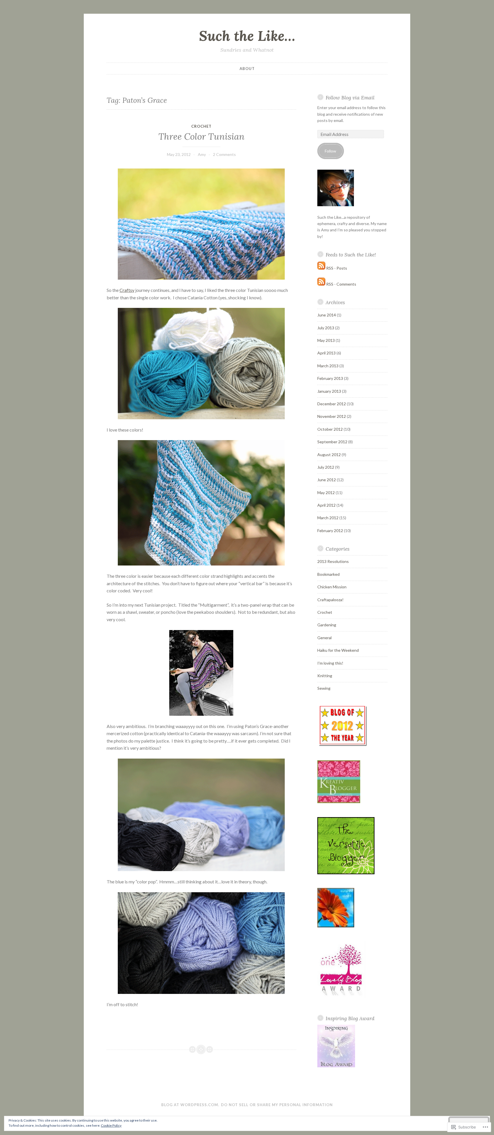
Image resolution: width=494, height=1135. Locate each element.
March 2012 (327, 517)
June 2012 (326, 479)
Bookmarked (328, 574)
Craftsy (126, 290)
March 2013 (327, 365)
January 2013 (329, 391)
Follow (330, 151)
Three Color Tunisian (201, 136)
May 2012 (326, 492)
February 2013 (330, 378)
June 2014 (326, 314)
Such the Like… (247, 36)
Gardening (326, 624)
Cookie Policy (111, 1125)
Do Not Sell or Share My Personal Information (277, 1104)
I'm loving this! (330, 663)
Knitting (324, 675)
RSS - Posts (336, 268)
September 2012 (332, 441)
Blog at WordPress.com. (190, 1104)
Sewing (323, 688)
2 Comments (224, 154)
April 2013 (326, 352)
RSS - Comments (341, 284)
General (324, 637)
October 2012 (330, 429)
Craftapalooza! (330, 599)
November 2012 (331, 416)
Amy (202, 154)
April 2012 (326, 505)
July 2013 (325, 327)
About (247, 68)
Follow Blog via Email (350, 97)
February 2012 (330, 530)
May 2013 (326, 340)
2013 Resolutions (333, 561)
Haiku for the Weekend (338, 650)
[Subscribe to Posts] (321, 268)
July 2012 (325, 467)
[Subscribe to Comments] (321, 284)
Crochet (201, 126)
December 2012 (331, 403)
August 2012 (329, 454)
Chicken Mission (331, 586)
